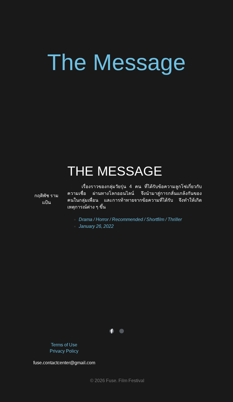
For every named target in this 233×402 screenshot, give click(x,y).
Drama (85, 219)
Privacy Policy (64, 351)
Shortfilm (155, 219)
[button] (116, 106)
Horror (102, 219)
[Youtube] (121, 331)
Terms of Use (64, 344)
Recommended (127, 219)
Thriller (175, 219)
